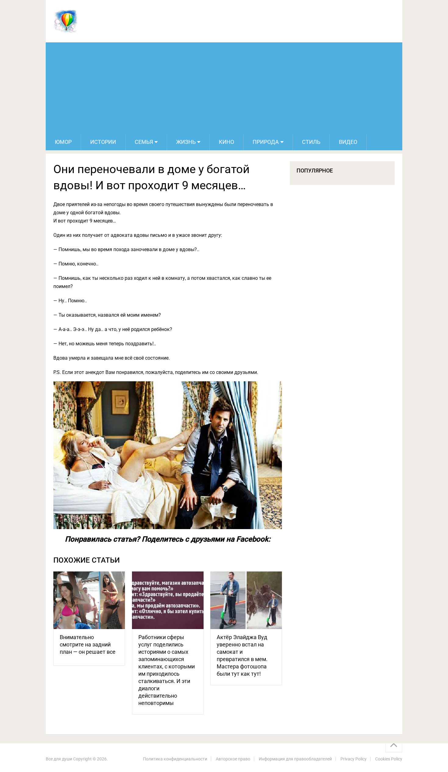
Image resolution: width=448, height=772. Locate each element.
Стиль (311, 142)
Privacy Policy (353, 758)
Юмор (63, 142)
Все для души (59, 758)
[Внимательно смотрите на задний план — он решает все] (89, 600)
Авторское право (233, 758)
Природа (266, 142)
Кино (226, 142)
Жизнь (186, 142)
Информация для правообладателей (295, 758)
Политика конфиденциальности (175, 758)
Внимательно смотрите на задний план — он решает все (88, 644)
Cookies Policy (388, 758)
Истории (103, 142)
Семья (144, 142)
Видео (348, 142)
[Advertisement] (224, 88)
